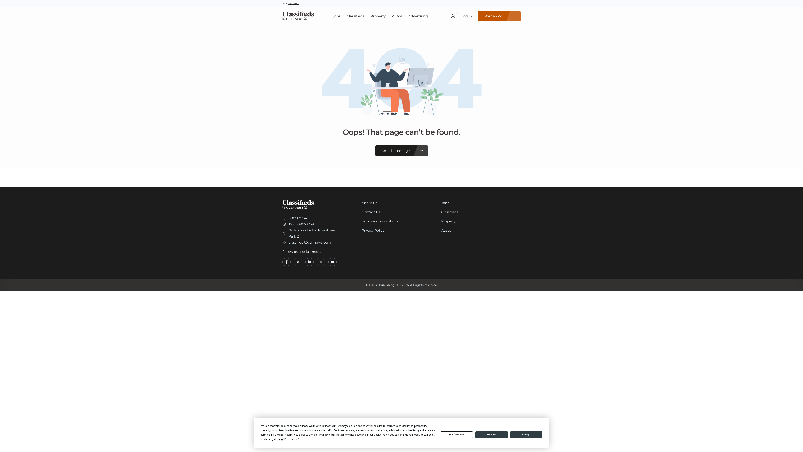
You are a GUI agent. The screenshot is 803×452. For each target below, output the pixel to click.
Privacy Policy (373, 230)
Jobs (336, 16)
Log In (467, 16)
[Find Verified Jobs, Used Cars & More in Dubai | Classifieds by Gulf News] (298, 16)
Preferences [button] (291, 439)
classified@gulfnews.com (310, 242)
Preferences (456, 434)
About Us (369, 203)
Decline (491, 434)
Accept (526, 434)
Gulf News (293, 3)
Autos (397, 16)
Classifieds (355, 16)
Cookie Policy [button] (381, 434)
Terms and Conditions (380, 221)
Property (378, 16)
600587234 (298, 218)
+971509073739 (301, 224)
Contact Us (371, 212)
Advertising (418, 16)
